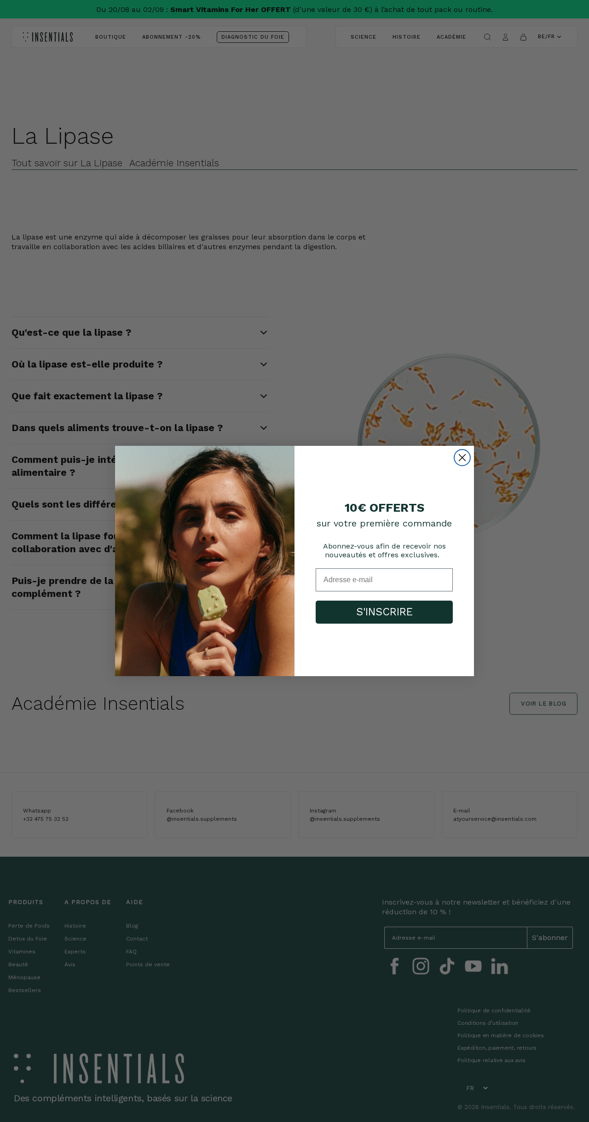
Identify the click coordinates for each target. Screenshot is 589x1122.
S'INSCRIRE (384, 612)
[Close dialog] (462, 458)
